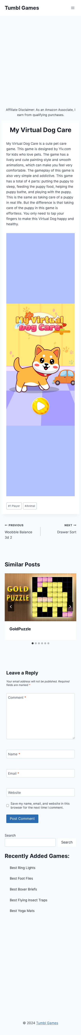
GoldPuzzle (20, 629)
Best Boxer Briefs (23, 889)
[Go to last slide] (11, 606)
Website (14, 793)
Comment (17, 698)
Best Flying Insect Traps (28, 900)
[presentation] (40, 597)
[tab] (33, 643)
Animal (30, 505)
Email (13, 773)
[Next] (70, 606)
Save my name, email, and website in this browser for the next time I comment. (40, 805)
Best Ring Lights (22, 868)
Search (10, 835)
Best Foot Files (21, 878)
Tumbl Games (47, 1023)
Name (14, 754)
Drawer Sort (66, 529)
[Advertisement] (40, 58)
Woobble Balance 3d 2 (18, 531)
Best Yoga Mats (22, 911)
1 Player (14, 505)
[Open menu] (72, 8)
